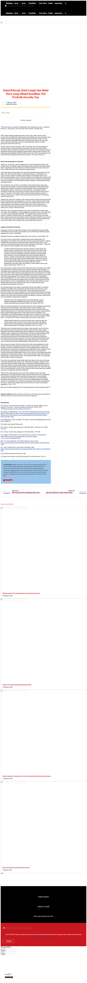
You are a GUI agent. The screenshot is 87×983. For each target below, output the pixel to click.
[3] (24, 206)
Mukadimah (9, 3)
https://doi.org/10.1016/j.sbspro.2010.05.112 (17, 409)
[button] (65, 3)
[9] (10, 347)
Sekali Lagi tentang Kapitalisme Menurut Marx (16, 684)
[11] (8, 381)
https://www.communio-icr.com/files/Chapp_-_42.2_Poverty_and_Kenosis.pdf (19, 437)
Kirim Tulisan (43, 3)
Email (6, 974)
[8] (46, 341)
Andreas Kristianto (11, 104)
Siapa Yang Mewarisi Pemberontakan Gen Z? (16, 867)
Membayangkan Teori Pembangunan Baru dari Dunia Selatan (21, 593)
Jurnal (23, 3)
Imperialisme (58, 3)
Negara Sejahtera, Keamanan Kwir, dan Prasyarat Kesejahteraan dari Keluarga (26, 776)
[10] (21, 368)
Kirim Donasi (43, 897)
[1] (19, 177)
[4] (41, 220)
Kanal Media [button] (32, 3)
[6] (22, 284)
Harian (16, 3)
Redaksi (50, 3)
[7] (26, 297)
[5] (42, 271)
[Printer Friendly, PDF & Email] (5, 113)
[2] (13, 196)
